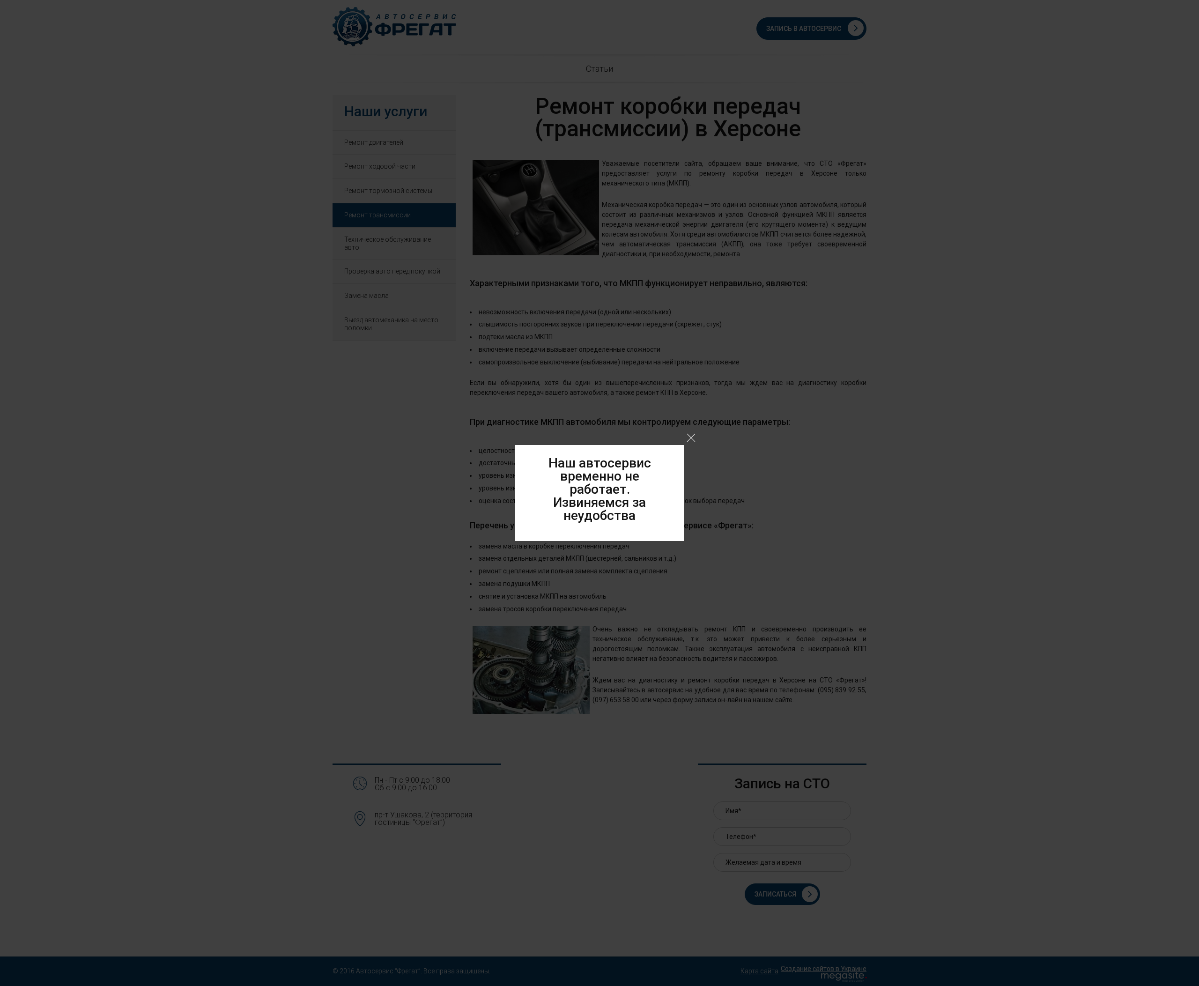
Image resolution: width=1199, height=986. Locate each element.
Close (691, 437)
